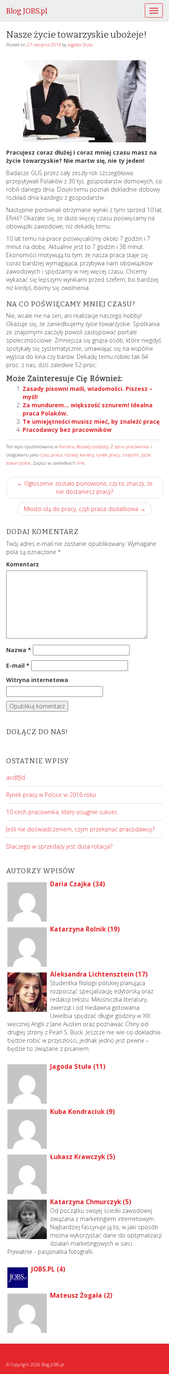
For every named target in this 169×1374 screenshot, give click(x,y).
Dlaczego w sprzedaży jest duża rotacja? (59, 846)
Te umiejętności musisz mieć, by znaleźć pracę (91, 421)
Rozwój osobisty (92, 446)
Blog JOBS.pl (26, 11)
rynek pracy (108, 455)
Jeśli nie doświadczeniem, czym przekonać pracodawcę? (80, 829)
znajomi (130, 455)
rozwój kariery (79, 455)
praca (56, 455)
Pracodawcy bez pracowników (67, 430)
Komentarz (22, 564)
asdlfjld (15, 777)
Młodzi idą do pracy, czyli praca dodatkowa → (85, 509)
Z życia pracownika (129, 446)
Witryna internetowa (37, 680)
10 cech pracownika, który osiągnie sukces (61, 812)
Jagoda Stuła (80, 44)
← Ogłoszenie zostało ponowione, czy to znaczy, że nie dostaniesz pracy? (85, 487)
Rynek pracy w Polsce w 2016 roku (51, 795)
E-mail (18, 665)
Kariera (66, 446)
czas (44, 455)
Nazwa (18, 650)
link (80, 463)
